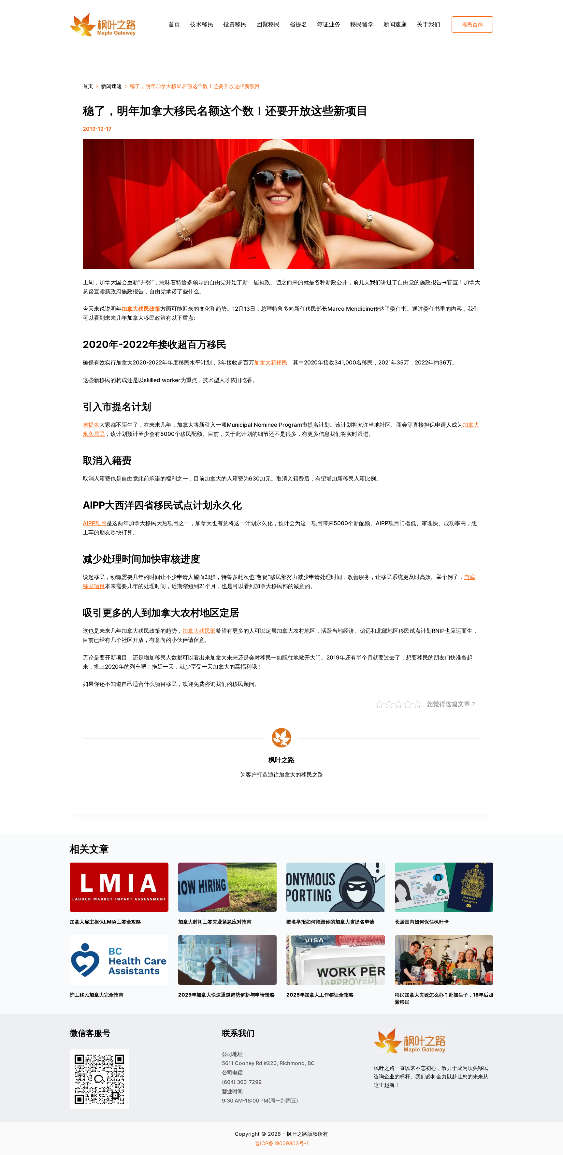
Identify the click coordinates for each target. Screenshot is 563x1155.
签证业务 (328, 24)
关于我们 (428, 24)
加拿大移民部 (199, 631)
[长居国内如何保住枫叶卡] (444, 887)
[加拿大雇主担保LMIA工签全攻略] (119, 887)
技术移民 (201, 24)
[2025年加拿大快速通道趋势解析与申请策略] (227, 960)
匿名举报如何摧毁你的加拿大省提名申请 (330, 922)
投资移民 (235, 24)
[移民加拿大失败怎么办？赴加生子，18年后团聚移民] (444, 960)
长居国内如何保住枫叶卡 (422, 922)
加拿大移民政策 (141, 308)
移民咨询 (472, 24)
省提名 (298, 24)
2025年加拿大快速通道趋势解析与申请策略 (226, 995)
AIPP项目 (95, 523)
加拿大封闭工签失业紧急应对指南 (215, 922)
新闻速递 (395, 24)
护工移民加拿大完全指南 (96, 995)
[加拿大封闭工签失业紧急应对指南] (227, 887)
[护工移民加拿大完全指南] (119, 960)
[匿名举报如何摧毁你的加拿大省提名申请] (335, 887)
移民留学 (362, 24)
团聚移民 (268, 24)
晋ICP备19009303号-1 (282, 1143)
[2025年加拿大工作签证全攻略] (335, 960)
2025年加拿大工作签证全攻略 (320, 995)
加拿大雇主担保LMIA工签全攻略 (105, 922)
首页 (174, 24)
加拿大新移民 (270, 362)
